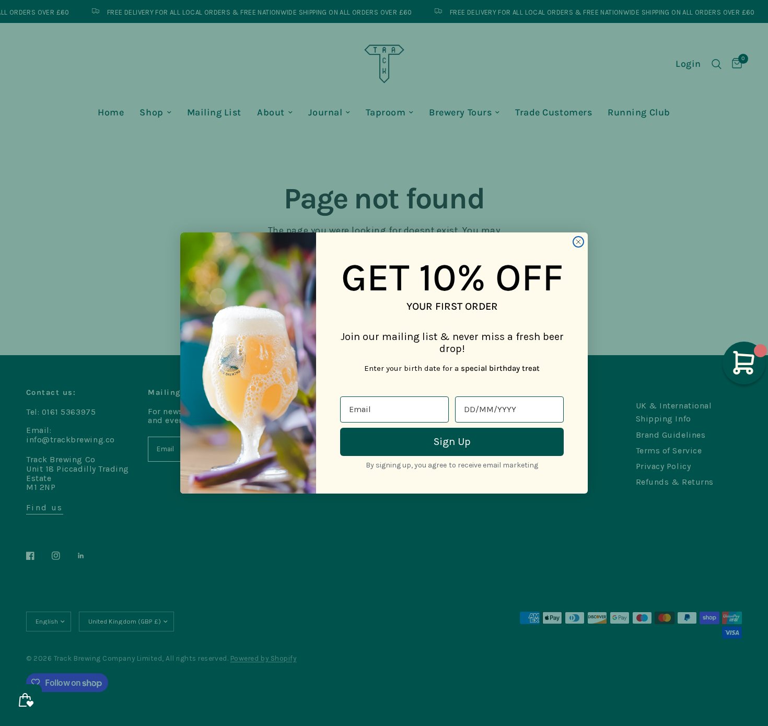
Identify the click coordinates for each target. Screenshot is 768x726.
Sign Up (452, 442)
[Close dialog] (578, 242)
